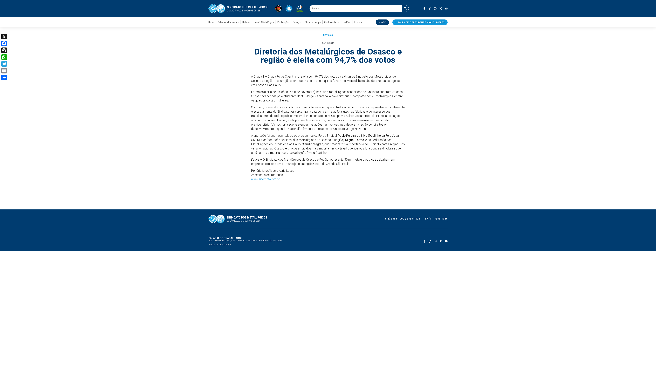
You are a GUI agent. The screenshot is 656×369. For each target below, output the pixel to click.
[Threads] (4, 50)
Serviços (297, 22)
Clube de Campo (313, 22)
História (347, 22)
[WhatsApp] (4, 57)
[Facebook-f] (424, 8)
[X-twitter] (440, 8)
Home (211, 22)
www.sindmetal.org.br (265, 179)
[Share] (4, 77)
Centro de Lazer (331, 22)
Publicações (283, 22)
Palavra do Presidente (228, 22)
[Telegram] (4, 63)
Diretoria (358, 22)
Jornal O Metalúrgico (264, 22)
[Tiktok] (429, 8)
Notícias (246, 22)
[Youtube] (446, 8)
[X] (4, 36)
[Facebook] (4, 43)
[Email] (4, 70)
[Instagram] (435, 8)
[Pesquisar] (405, 8)
